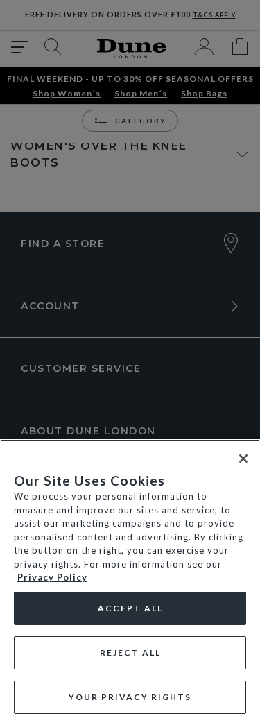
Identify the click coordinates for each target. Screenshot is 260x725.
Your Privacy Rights (130, 697)
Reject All (130, 652)
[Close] (243, 458)
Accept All (130, 608)
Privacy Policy (52, 577)
